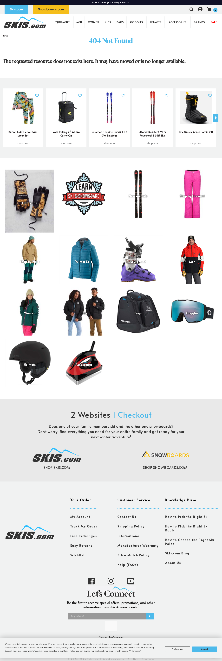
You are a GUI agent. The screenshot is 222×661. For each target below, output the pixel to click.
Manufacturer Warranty (138, 545)
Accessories (177, 22)
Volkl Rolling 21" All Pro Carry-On (66, 133)
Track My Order (83, 526)
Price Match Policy (134, 555)
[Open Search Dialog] (191, 9)
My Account (80, 517)
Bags (120, 22)
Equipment (62, 22)
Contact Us (127, 517)
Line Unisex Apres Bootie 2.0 (196, 132)
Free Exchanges (83, 536)
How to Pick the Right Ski (187, 517)
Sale (214, 22)
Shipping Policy (131, 526)
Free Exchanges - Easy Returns (111, 2)
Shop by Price (29, 262)
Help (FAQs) (128, 565)
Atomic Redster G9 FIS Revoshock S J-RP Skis (152, 133)
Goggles (136, 22)
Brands (199, 22)
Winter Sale (83, 262)
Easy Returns (81, 545)
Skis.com (16, 9)
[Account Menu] (200, 9)
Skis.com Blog (177, 553)
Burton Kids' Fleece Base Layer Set (23, 133)
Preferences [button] (135, 651)
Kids (108, 22)
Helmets (155, 22)
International (129, 536)
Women (93, 22)
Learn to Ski (84, 196)
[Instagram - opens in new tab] (111, 580)
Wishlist (77, 555)
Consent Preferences (111, 637)
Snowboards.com (51, 9)
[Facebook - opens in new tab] (91, 580)
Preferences (177, 649)
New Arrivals (138, 196)
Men (79, 22)
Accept (204, 649)
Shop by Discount (192, 196)
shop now (22, 143)
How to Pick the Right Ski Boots (187, 528)
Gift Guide (29, 203)
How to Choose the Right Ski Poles (190, 542)
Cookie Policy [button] (69, 651)
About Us (173, 563)
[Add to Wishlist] (37, 93)
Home (5, 35)
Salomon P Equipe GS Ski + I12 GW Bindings (109, 133)
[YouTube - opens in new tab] (130, 580)
